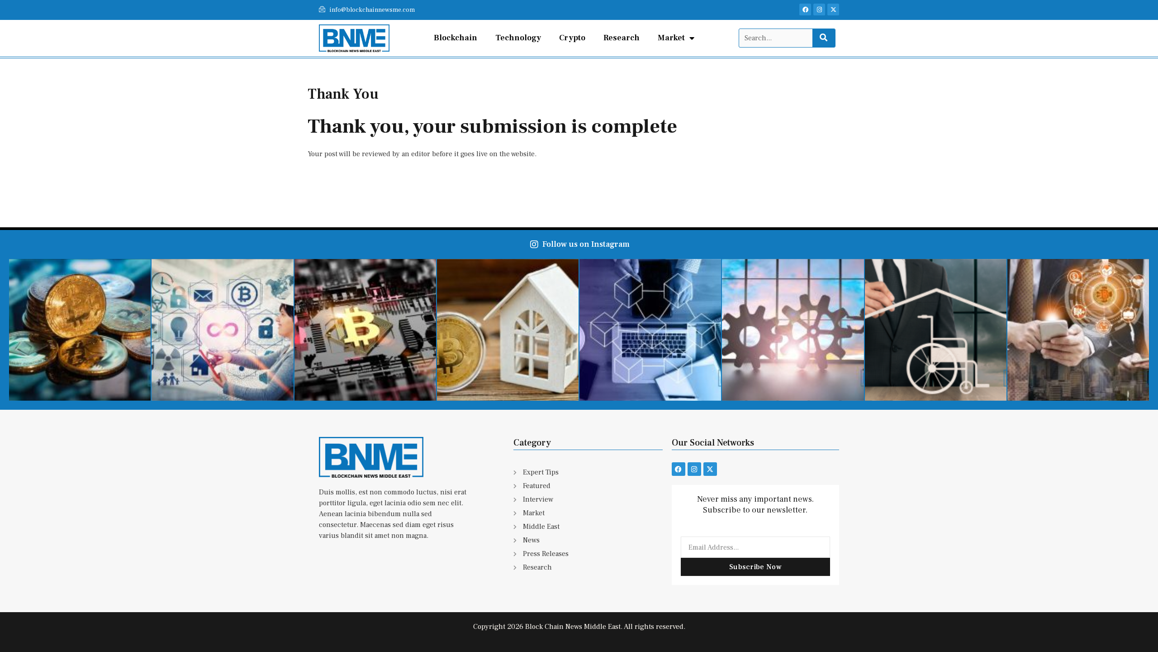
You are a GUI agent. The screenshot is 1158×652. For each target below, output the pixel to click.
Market (671, 38)
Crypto (572, 38)
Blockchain (455, 38)
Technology (518, 38)
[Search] (823, 38)
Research (621, 38)
